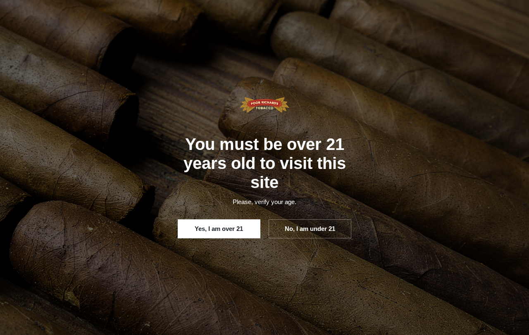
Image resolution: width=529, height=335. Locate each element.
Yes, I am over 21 (219, 228)
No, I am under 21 (310, 228)
